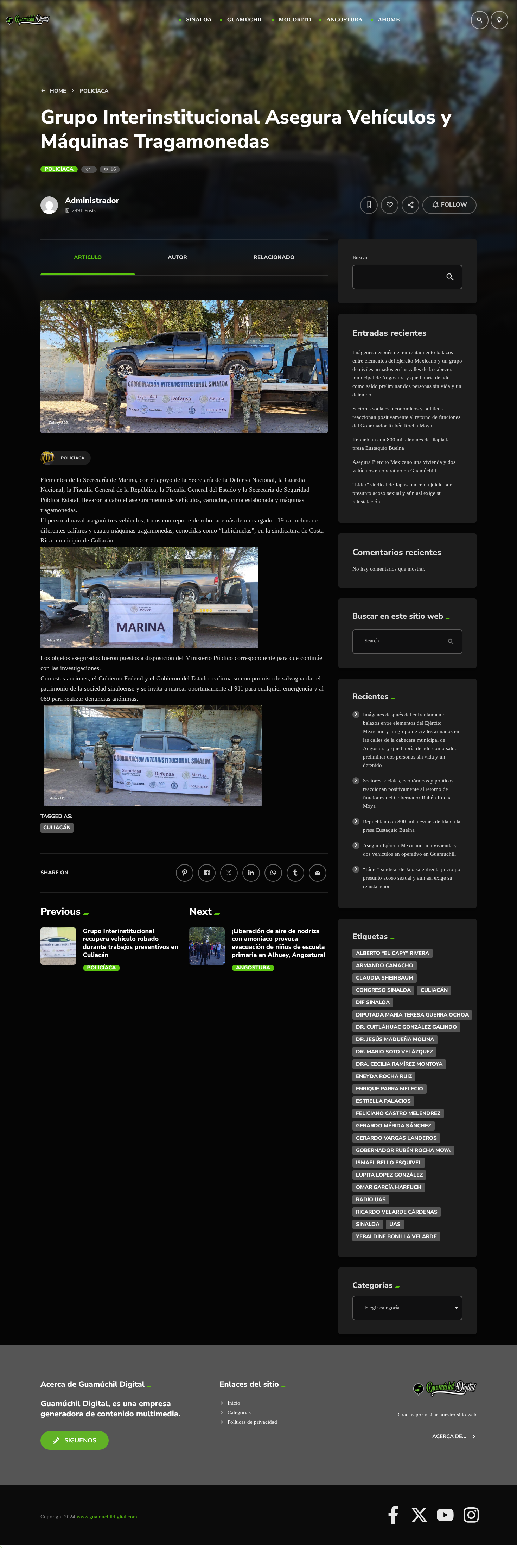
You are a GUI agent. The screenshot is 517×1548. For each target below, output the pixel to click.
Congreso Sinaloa (383, 990)
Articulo (88, 257)
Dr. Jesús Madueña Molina (395, 1039)
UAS (395, 1224)
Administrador (92, 200)
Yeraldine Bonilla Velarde (396, 1236)
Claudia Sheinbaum (384, 977)
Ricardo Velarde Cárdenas (397, 1211)
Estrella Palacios (383, 1101)
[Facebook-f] (393, 1515)
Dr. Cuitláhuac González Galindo (406, 1027)
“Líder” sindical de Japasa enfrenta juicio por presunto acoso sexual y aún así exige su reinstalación (402, 493)
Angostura (253, 968)
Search (372, 641)
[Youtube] (445, 1515)
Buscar (360, 257)
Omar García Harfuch (388, 1187)
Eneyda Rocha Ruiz (384, 1076)
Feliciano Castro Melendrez (398, 1113)
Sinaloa (367, 1224)
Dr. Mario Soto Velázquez (394, 1051)
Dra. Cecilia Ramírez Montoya (399, 1064)
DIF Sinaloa (373, 1002)
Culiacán (57, 827)
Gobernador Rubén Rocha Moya (403, 1150)
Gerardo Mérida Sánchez (393, 1125)
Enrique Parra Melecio (389, 1088)
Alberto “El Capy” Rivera (392, 953)
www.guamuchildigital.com (107, 1516)
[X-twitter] (419, 1515)
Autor (177, 257)
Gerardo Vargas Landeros (396, 1137)
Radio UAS (371, 1199)
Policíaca (59, 169)
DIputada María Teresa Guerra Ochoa (412, 1014)
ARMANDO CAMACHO (384, 965)
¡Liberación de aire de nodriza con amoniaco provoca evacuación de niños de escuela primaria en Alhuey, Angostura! (278, 943)
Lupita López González (389, 1174)
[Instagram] (471, 1515)
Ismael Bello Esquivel (389, 1162)
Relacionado (274, 257)
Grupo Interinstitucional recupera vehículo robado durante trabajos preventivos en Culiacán (130, 943)
